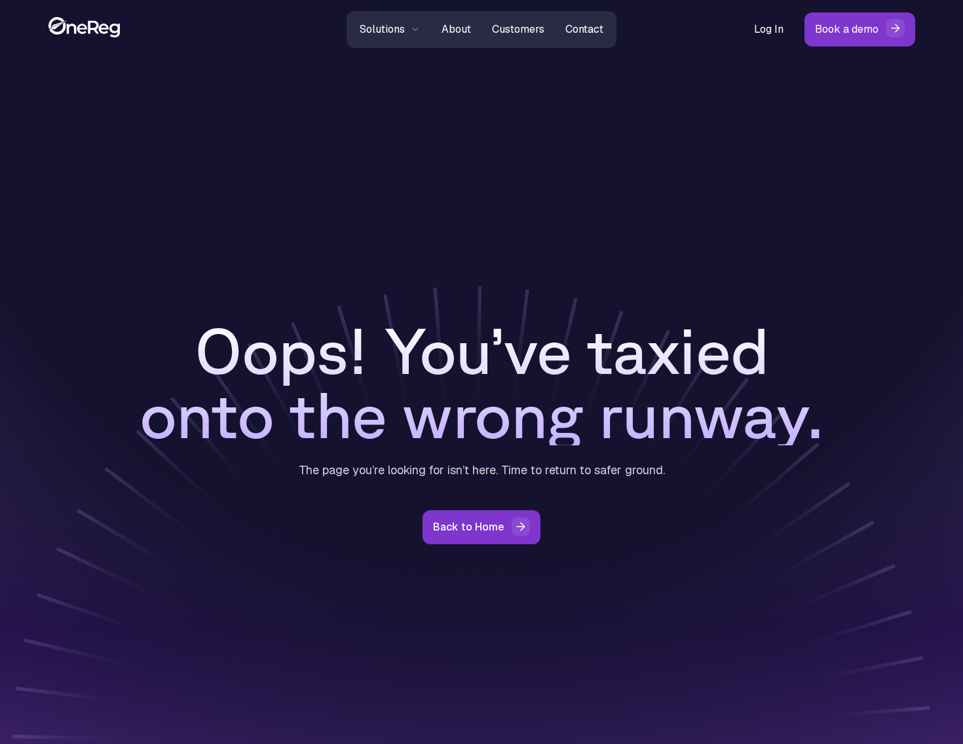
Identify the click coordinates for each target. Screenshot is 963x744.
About (456, 29)
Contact (584, 29)
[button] (390, 29)
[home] (189, 29)
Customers (518, 29)
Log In (769, 29)
